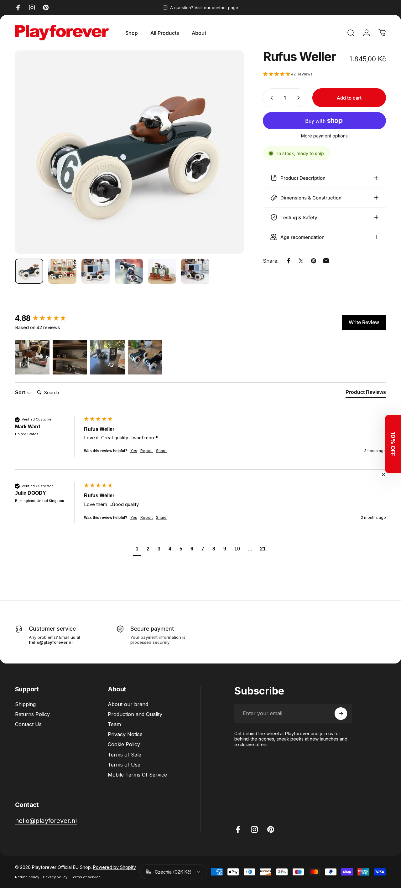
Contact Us (28, 724)
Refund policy (27, 877)
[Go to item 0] (29, 271)
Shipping (25, 704)
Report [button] (146, 450)
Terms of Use (124, 765)
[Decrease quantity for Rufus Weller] (270, 98)
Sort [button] (20, 392)
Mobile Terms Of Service (137, 775)
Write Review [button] (364, 322)
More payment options (324, 135)
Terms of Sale (124, 754)
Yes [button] (133, 450)
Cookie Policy (124, 744)
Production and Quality (135, 714)
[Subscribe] (341, 713)
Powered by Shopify (114, 867)
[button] (324, 74)
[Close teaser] (383, 475)
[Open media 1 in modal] (129, 152)
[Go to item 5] (162, 271)
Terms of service (86, 877)
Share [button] (161, 450)
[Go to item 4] (129, 271)
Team (114, 724)
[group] (48, 318)
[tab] (366, 393)
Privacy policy (55, 877)
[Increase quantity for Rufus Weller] (300, 98)
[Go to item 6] (195, 271)
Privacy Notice (125, 734)
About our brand (128, 704)
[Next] (227, 162)
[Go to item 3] (95, 271)
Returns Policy (32, 714)
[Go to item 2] (62, 271)
